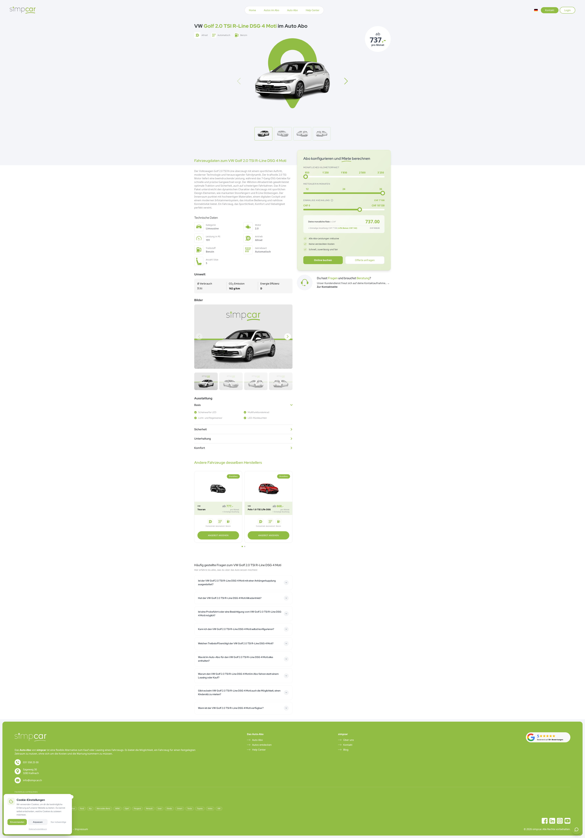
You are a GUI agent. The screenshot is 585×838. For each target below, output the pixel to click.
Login (567, 10)
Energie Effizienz (269, 283)
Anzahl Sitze (212, 259)
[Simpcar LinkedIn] (552, 821)
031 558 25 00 (31, 762)
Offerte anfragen (365, 260)
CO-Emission (237, 283)
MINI (117, 808)
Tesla (189, 808)
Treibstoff (211, 248)
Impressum (81, 829)
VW (219, 808)
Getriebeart (261, 248)
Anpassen (38, 822)
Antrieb (259, 236)
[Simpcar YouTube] (567, 821)
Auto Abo (292, 10)
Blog (345, 749)
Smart (179, 808)
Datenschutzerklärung (38, 829)
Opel (127, 808)
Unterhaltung (202, 438)
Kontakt (549, 10)
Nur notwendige (58, 822)
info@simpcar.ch (32, 780)
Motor (258, 224)
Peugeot (137, 808)
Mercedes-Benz (103, 808)
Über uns (348, 740)
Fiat (73, 808)
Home (252, 10)
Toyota (200, 808)
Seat (159, 808)
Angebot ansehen (218, 535)
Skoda (169, 808)
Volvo (210, 808)
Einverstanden (17, 822)
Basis (197, 405)
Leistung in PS (213, 236)
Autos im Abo (271, 10)
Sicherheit (200, 429)
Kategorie (211, 224)
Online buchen (323, 260)
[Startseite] (22, 10)
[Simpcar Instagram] (560, 821)
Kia (90, 808)
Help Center (312, 10)
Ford (82, 808)
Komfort (199, 448)
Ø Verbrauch (204, 283)
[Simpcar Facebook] (545, 821)
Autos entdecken (262, 744)
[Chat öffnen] (576, 829)
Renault (149, 808)
